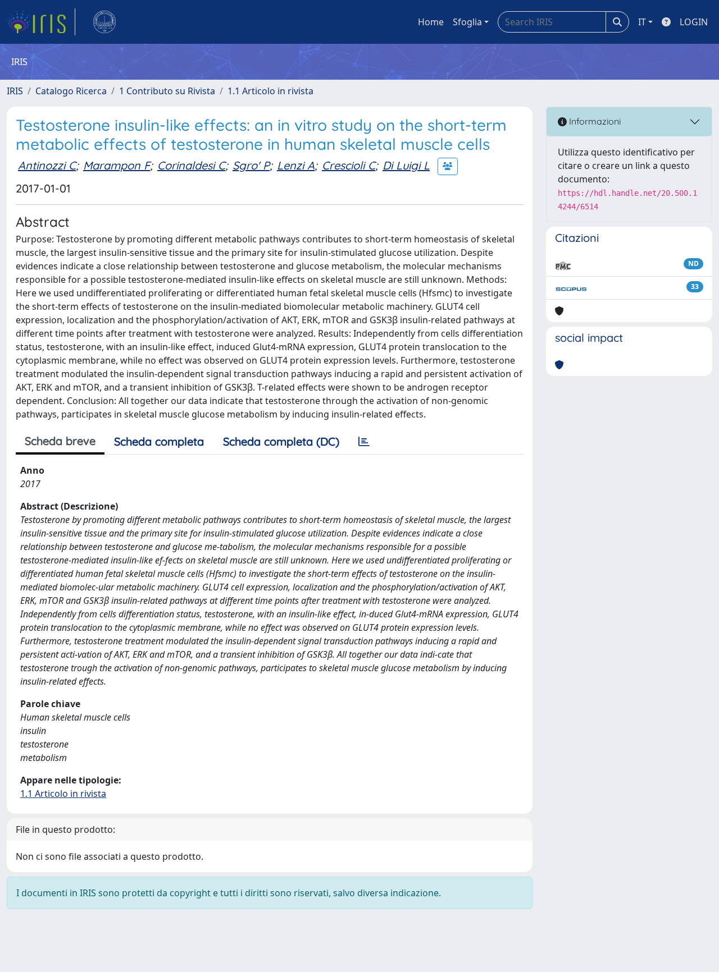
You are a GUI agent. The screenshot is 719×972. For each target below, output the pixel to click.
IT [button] (642, 22)
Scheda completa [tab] (159, 441)
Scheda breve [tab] (60, 441)
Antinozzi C (47, 165)
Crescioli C (348, 165)
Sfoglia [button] (467, 22)
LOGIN (694, 22)
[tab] (364, 441)
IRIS (15, 91)
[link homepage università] (104, 21)
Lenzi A (296, 165)
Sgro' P (251, 165)
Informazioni (594, 121)
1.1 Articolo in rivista (270, 91)
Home (431, 22)
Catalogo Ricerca (71, 91)
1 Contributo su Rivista (167, 91)
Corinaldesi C (191, 165)
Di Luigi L (406, 165)
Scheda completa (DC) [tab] (281, 441)
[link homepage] (41, 21)
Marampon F (116, 165)
